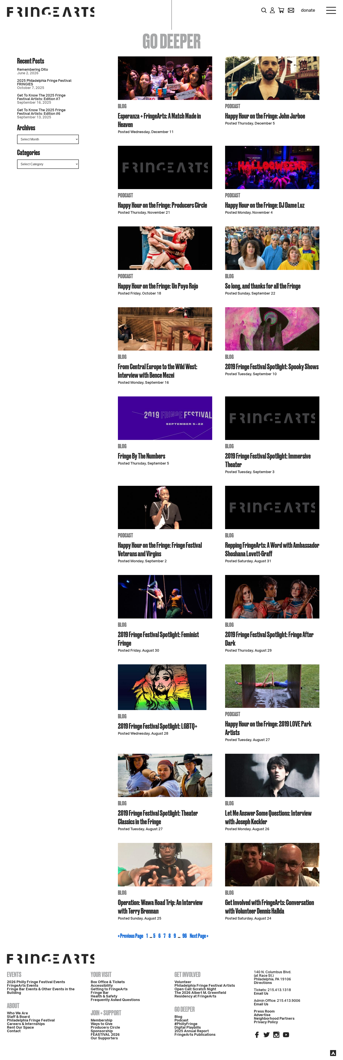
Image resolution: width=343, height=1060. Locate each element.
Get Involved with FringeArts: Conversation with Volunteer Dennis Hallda (269, 906)
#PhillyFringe (186, 1024)
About (13, 1006)
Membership (101, 1020)
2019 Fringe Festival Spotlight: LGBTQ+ (157, 726)
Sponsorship (102, 1031)
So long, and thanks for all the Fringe (263, 285)
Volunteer (183, 982)
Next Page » (199, 935)
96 (184, 935)
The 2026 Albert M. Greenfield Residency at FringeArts (200, 994)
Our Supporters (104, 1038)
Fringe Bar (100, 993)
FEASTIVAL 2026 (105, 1035)
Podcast (181, 1020)
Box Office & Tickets (108, 982)
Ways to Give (102, 1024)
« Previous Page (130, 935)
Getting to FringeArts (109, 989)
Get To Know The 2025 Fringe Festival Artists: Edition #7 (41, 97)
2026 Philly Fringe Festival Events (36, 982)
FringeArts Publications (195, 1035)
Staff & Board (18, 1017)
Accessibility (102, 986)
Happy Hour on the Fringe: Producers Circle (162, 205)
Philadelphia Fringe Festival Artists (204, 986)
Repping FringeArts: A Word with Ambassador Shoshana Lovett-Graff (272, 549)
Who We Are (17, 1013)
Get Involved (187, 974)
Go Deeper (184, 1009)
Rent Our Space (20, 1027)
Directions (263, 983)
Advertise (262, 1015)
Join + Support (106, 1013)
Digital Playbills (187, 1027)
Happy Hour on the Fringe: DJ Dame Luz (264, 205)
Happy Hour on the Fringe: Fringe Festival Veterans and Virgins (160, 549)
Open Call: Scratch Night (195, 989)
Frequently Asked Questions (115, 1000)
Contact (14, 1031)
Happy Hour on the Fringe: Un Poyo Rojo (158, 285)
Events (14, 974)
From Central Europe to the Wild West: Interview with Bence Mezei (157, 370)
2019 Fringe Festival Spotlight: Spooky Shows (272, 366)
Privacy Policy (266, 1022)
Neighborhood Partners (274, 1018)
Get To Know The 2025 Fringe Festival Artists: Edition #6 (41, 112)
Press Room (264, 1011)
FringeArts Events (22, 986)
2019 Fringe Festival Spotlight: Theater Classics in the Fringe (158, 817)
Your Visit (101, 974)
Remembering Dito (32, 70)
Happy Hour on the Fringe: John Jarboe (265, 115)
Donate (308, 10)
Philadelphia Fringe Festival (31, 1020)
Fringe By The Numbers (141, 455)
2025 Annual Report (191, 1031)
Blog (178, 1017)
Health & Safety (104, 996)
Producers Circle (105, 1027)
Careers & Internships (26, 1024)
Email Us (261, 993)
